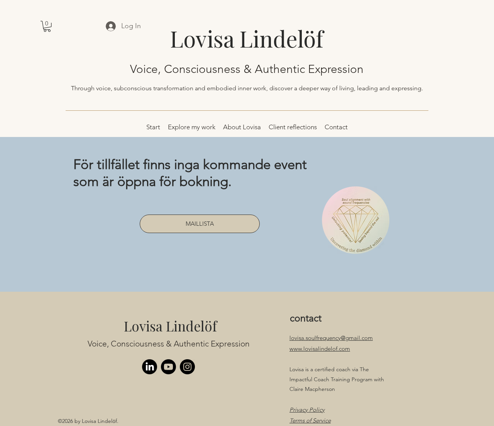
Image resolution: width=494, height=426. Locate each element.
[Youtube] (168, 366)
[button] (47, 26)
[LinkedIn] (149, 366)
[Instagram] (187, 366)
